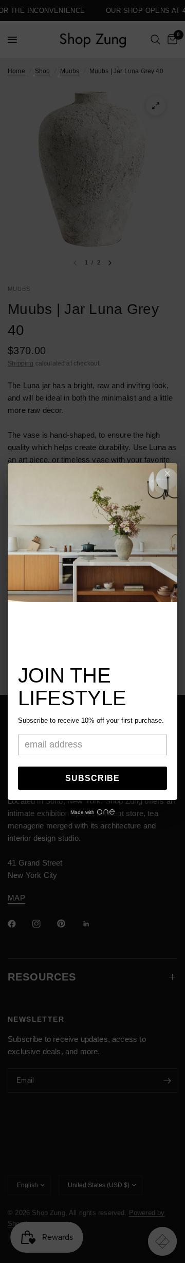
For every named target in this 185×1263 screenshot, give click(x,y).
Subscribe (92, 778)
